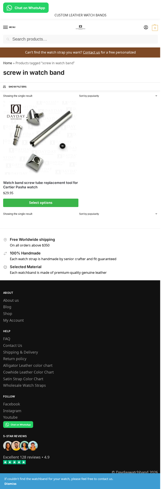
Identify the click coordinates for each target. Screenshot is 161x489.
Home (7, 63)
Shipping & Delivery (20, 352)
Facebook (11, 403)
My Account (13, 320)
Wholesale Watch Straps (24, 385)
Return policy (14, 358)
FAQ (6, 338)
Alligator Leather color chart (27, 365)
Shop (7, 313)
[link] (22, 457)
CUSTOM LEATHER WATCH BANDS (80, 15)
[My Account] (145, 27)
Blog (7, 306)
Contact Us (12, 345)
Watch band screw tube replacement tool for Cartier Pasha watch (40, 185)
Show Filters (18, 86)
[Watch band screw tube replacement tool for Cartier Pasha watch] (40, 138)
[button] (154, 28)
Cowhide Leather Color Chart (28, 372)
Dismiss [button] (10, 483)
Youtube (10, 417)
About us (11, 300)
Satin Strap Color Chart (23, 378)
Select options (40, 202)
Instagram (12, 410)
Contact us (91, 52)
